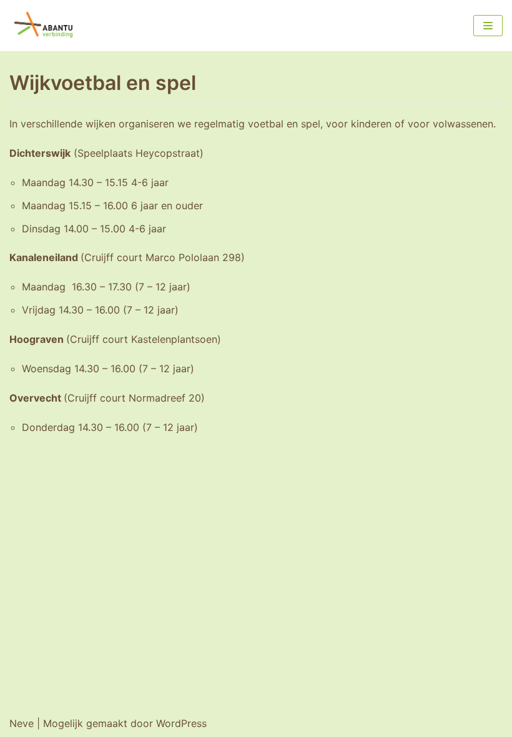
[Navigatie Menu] (488, 25)
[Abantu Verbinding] (46, 25)
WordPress (181, 723)
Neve (21, 723)
